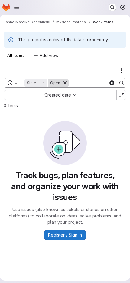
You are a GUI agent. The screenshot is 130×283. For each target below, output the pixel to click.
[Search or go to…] (112, 7)
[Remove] (65, 83)
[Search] (121, 83)
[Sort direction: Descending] (121, 95)
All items (16, 55)
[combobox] (60, 95)
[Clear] (111, 83)
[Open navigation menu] (16, 7)
